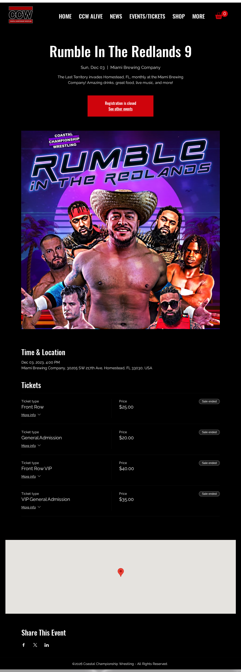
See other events (120, 109)
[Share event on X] (35, 645)
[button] (198, 16)
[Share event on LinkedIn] (46, 645)
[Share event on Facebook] (23, 645)
